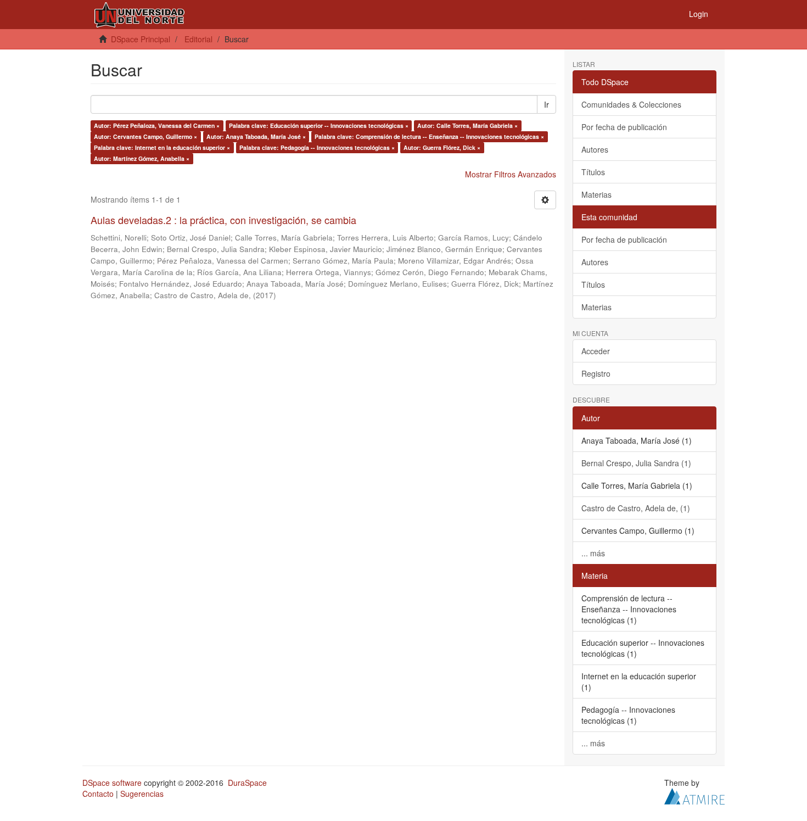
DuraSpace (247, 782)
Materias (596, 194)
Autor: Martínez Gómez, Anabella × (141, 158)
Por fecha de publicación (624, 126)
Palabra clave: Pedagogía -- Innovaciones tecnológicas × (317, 147)
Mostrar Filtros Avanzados (510, 174)
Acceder (595, 350)
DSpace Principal (140, 38)
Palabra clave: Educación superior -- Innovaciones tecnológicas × (318, 125)
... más (593, 553)
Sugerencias (142, 793)
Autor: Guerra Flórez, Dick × (442, 147)
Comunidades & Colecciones (631, 104)
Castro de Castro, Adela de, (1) (635, 507)
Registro (595, 373)
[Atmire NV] (694, 794)
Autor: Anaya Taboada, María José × (256, 136)
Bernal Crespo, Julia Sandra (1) (636, 462)
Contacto (98, 793)
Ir (546, 104)
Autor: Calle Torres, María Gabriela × (467, 125)
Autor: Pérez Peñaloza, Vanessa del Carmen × (157, 125)
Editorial (198, 38)
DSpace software (112, 782)
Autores (594, 149)
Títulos (593, 171)
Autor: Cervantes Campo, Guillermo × (145, 136)
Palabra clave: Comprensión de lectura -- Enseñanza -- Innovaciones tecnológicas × (429, 136)
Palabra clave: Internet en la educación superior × (162, 147)
